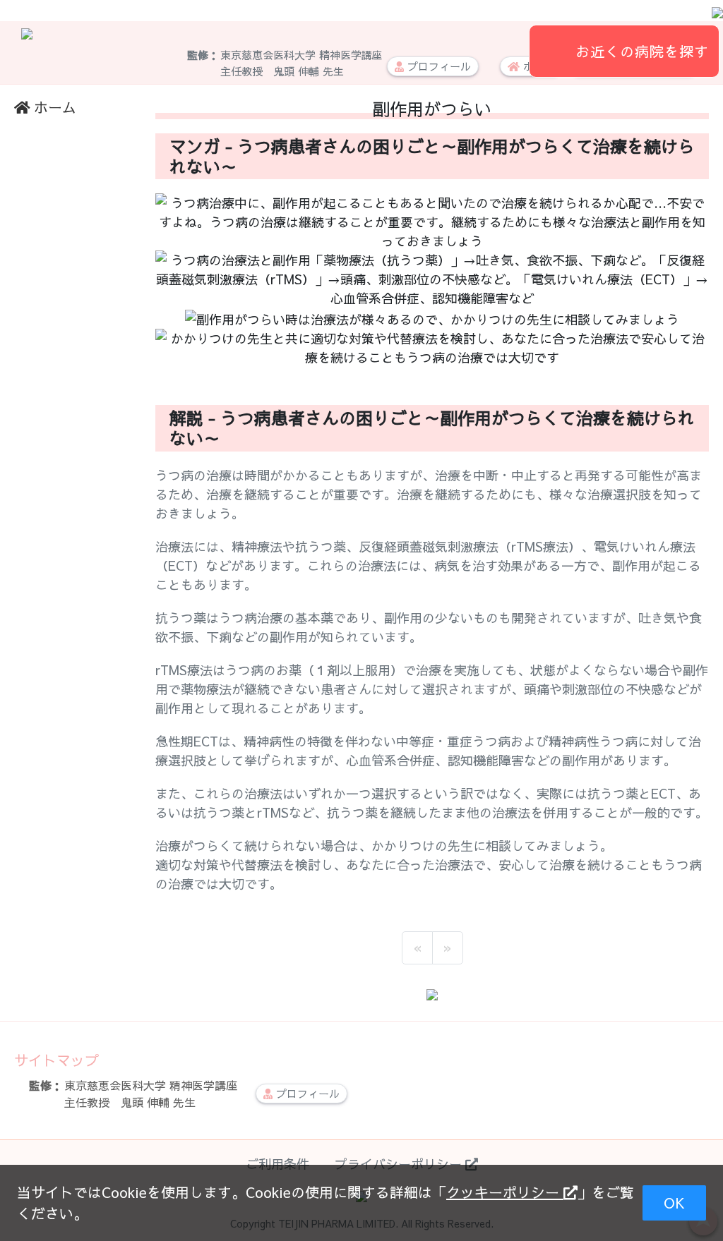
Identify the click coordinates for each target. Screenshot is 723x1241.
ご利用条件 (277, 1164)
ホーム (55, 106)
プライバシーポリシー (400, 1164)
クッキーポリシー (504, 1191)
